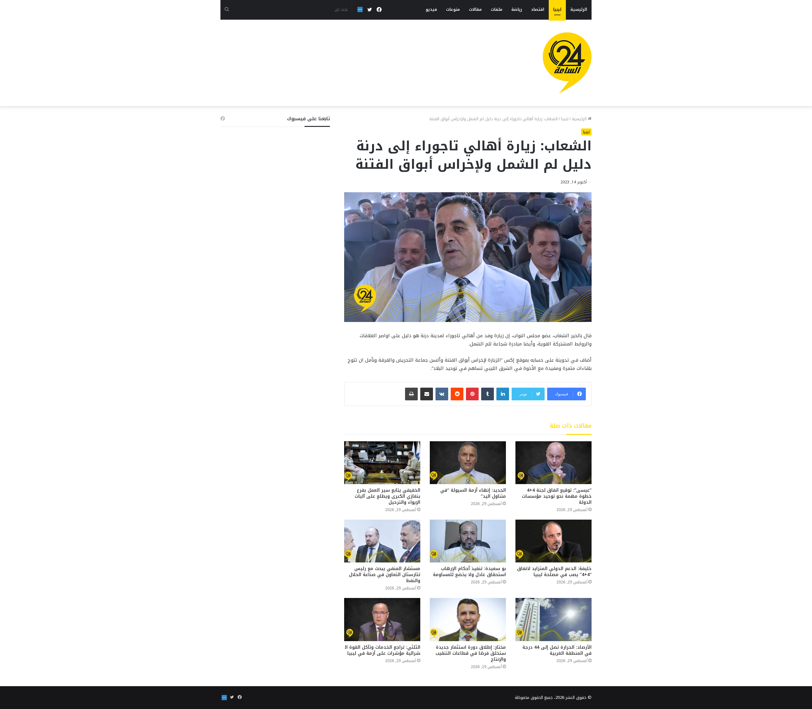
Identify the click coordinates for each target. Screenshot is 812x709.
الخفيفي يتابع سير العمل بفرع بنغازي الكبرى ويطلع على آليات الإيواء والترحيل (387, 496)
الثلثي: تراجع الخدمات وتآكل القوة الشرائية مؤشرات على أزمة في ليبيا (382, 650)
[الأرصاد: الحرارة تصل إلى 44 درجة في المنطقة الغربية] (553, 619)
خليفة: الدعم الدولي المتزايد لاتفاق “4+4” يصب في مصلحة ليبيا (554, 571)
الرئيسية (578, 9)
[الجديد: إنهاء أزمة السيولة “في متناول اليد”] (468, 462)
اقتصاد (537, 9)
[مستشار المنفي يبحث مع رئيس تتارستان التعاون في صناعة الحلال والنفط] (382, 541)
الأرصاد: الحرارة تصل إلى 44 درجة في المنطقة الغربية (557, 650)
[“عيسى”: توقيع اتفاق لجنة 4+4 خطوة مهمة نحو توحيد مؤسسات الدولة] (553, 462)
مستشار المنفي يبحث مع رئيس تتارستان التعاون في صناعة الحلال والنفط (384, 574)
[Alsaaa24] (567, 62)
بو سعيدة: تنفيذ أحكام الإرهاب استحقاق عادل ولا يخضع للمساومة (469, 571)
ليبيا (557, 9)
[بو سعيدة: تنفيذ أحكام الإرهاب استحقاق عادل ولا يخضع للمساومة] (468, 541)
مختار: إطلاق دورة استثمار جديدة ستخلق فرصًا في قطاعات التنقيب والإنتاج (470, 653)
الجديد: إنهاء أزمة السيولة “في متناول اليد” (473, 493)
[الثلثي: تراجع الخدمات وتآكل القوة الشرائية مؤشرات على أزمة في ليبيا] (382, 619)
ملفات (496, 9)
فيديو (431, 9)
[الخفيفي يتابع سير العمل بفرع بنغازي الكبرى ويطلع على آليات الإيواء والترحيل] (382, 462)
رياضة (516, 9)
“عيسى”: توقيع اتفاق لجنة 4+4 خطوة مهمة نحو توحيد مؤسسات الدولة (557, 496)
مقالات (475, 9)
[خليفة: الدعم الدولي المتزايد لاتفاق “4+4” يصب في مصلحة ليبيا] (553, 541)
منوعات (453, 9)
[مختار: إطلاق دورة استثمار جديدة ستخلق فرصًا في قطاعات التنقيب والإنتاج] (468, 619)
